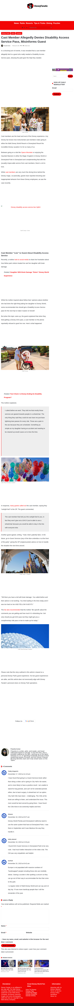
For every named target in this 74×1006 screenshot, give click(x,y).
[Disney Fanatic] (37, 6)
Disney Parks (6, 33)
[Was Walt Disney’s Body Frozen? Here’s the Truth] (8, 963)
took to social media (21, 259)
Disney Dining (30, 996)
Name (4, 926)
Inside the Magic (31, 993)
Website (29, 932)
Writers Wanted (55, 989)
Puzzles (56, 23)
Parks (22, 23)
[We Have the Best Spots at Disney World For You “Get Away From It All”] (25, 963)
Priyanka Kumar (7, 45)
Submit (56, 94)
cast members (10, 172)
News (16, 23)
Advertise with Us (56, 987)
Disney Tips (30, 991)
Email (3, 932)
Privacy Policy (54, 992)
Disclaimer (53, 994)
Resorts (29, 23)
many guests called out (18, 506)
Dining (49, 23)
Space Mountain (27, 152)
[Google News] (29, 721)
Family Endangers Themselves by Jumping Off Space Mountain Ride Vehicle (41, 970)
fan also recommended (12, 610)
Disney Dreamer (31, 994)
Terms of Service (55, 991)
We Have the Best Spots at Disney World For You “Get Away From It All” (24, 970)
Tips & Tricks (39, 23)
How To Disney (31, 989)
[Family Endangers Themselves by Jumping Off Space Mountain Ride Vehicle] (41, 963)
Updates (19, 33)
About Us (53, 996)
